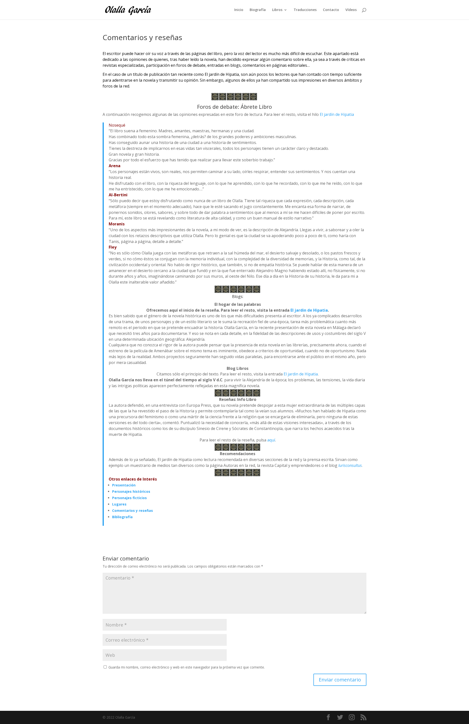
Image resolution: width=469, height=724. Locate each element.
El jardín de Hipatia (337, 114)
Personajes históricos (131, 491)
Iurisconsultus (350, 465)
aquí (271, 440)
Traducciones (305, 10)
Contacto (331, 10)
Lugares (119, 504)
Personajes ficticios (129, 497)
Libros (277, 10)
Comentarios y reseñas (132, 510)
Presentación (124, 485)
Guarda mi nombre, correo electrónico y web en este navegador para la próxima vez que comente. (186, 667)
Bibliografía (122, 517)
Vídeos (351, 10)
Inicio (238, 10)
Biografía (258, 10)
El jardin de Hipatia (309, 310)
